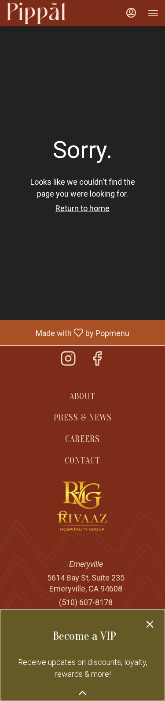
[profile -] (131, 12)
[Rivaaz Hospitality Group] (82, 505)
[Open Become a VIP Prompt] (82, 693)
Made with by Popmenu (68, 332)
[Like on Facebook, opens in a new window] (97, 361)
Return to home (82, 208)
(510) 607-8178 (86, 602)
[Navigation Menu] (153, 13)
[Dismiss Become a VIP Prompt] (150, 624)
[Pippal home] (46, 13)
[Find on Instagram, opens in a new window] (68, 361)
